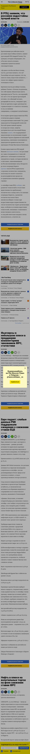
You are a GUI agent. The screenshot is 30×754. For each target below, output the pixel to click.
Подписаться (15, 382)
